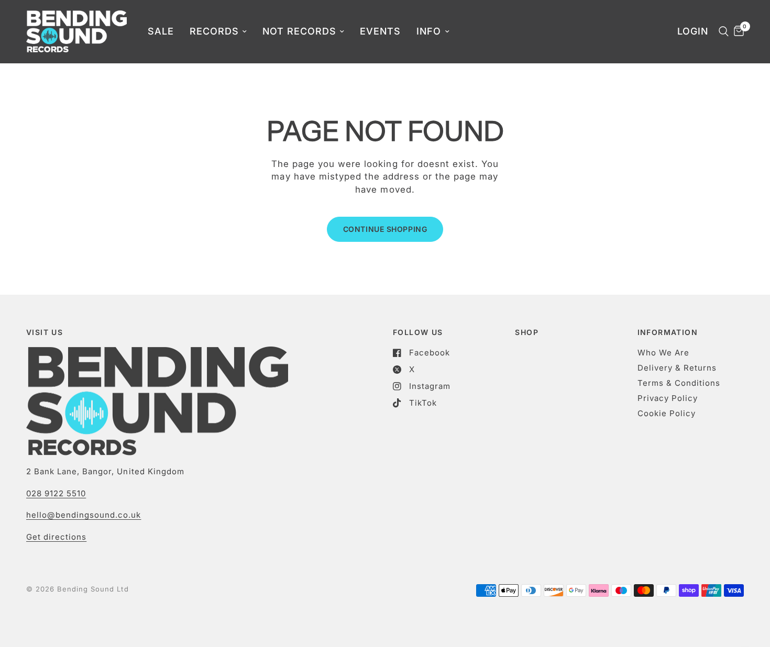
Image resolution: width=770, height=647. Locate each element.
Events (380, 31)
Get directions (56, 537)
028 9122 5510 (56, 493)
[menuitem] (161, 31)
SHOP (526, 332)
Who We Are (663, 353)
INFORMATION (667, 332)
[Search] (721, 31)
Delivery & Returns (677, 368)
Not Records (299, 31)
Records (214, 31)
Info (428, 31)
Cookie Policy (666, 413)
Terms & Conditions (678, 383)
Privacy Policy (667, 398)
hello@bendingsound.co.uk (83, 515)
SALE (161, 31)
